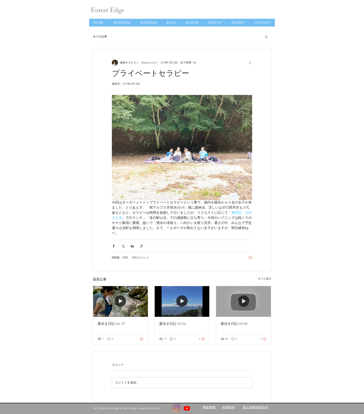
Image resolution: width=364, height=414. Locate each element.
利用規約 (228, 407)
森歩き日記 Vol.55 (234, 324)
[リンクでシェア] (141, 246)
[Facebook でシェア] (113, 246)
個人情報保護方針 (256, 407)
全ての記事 (100, 36)
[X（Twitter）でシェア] (123, 246)
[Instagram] (176, 408)
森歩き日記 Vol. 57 (111, 324)
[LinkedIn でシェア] (132, 246)
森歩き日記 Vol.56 (172, 324)
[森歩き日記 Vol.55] (243, 301)
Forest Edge (107, 11)
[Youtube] (187, 408)
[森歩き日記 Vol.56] (182, 301)
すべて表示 (264, 279)
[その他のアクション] (250, 62)
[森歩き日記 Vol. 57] (120, 301)
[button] (266, 36)
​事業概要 (209, 407)
